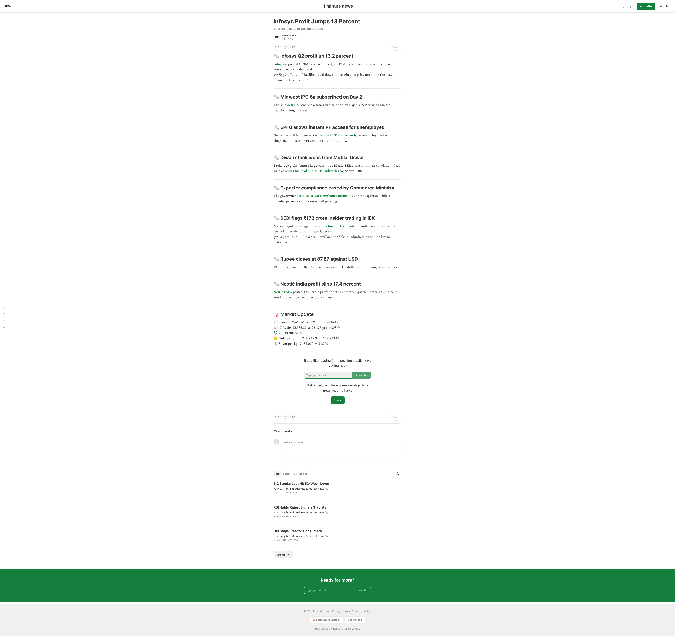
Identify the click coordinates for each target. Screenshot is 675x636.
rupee (284, 267)
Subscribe (645, 6)
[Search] (624, 6)
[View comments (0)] (285, 47)
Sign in (664, 6)
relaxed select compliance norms (323, 195)
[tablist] (291, 473)
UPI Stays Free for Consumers (298, 531)
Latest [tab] (286, 473)
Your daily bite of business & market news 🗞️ (301, 488)
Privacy (336, 611)
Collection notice (361, 611)
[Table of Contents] (3, 318)
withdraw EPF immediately (335, 135)
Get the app (355, 619)
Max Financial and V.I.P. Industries (312, 170)
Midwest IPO (290, 105)
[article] (337, 490)
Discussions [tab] (300, 473)
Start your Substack (328, 619)
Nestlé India (283, 292)
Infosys (279, 64)
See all (280, 554)
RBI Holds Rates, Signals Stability (300, 507)
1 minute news (290, 35)
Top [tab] (278, 473)
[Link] (268, 56)
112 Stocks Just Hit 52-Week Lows (301, 484)
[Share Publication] (631, 6)
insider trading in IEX (328, 226)
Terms (346, 611)
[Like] (277, 47)
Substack (320, 628)
